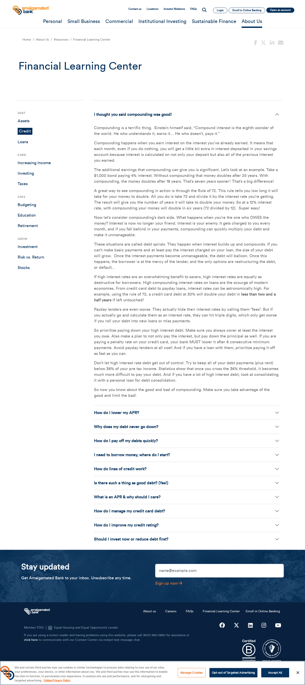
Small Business (83, 21)
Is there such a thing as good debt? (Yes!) (131, 483)
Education (27, 215)
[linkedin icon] (272, 42)
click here (31, 640)
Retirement (28, 226)
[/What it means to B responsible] (248, 650)
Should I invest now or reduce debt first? (131, 539)
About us (149, 611)
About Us (252, 21)
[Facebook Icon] (222, 625)
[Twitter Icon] (236, 625)
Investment (28, 247)
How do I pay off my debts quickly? (126, 441)
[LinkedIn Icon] (250, 625)
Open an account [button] (280, 10)
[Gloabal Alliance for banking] (272, 650)
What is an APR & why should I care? (127, 497)
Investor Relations (174, 9)
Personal (52, 21)
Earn (22, 154)
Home (27, 39)
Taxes (23, 184)
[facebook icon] (255, 42)
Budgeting (27, 205)
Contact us (134, 9)
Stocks (24, 268)
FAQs (193, 9)
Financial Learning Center (221, 611)
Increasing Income (34, 163)
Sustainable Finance (214, 21)
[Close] (298, 672)
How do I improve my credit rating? (126, 525)
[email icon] (280, 42)
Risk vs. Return (31, 257)
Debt (21, 113)
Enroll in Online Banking (263, 611)
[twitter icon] (263, 42)
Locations (152, 9)
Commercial (119, 21)
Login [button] (220, 10)
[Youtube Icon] (278, 625)
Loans (23, 142)
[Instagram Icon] (263, 625)
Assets (23, 121)
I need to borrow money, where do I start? (132, 455)
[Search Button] (204, 10)
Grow (22, 238)
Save (21, 196)
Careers (170, 611)
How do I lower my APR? (116, 413)
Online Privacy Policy (57, 680)
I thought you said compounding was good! (133, 114)
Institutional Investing (162, 21)
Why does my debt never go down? (126, 427)
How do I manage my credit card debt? (129, 511)
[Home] (30, 8)
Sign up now (166, 583)
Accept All (275, 672)
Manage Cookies (191, 672)
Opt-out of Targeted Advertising (233, 672)
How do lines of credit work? (120, 469)
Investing (26, 173)
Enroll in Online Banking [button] (246, 10)
